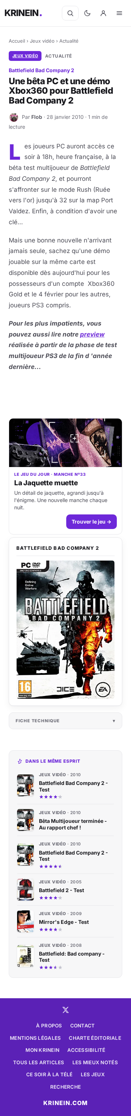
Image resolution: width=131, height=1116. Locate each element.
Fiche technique (38, 720)
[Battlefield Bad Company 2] (65, 629)
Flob (36, 117)
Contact (82, 1025)
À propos (49, 1025)
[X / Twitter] (65, 1010)
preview (92, 334)
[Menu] (119, 13)
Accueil (17, 41)
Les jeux (93, 1074)
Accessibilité (86, 1050)
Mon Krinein (42, 1050)
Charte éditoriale (95, 1038)
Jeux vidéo (42, 41)
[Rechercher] (70, 13)
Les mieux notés (95, 1062)
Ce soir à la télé (49, 1074)
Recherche (65, 1087)
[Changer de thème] (87, 13)
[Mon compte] (103, 13)
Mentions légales (35, 1038)
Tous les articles (38, 1062)
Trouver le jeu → (91, 521)
